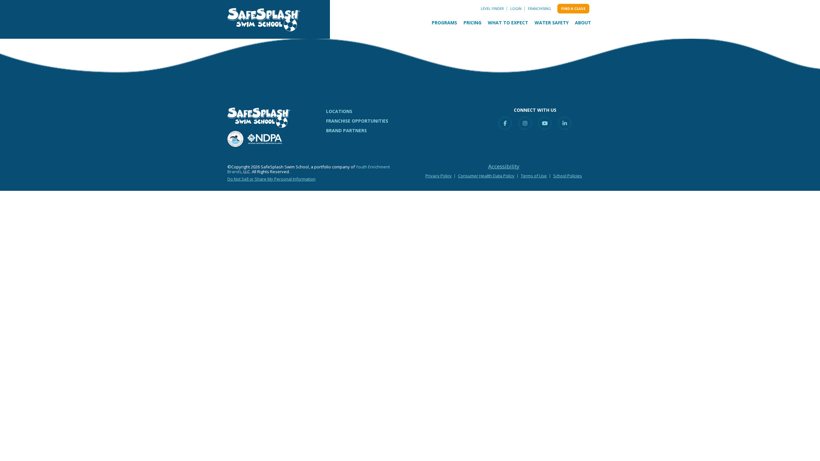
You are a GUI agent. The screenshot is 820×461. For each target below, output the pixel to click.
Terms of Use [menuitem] (534, 176)
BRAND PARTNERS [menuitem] (346, 130)
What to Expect (508, 23)
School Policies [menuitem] (567, 176)
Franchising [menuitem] (539, 8)
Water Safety (552, 23)
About (583, 23)
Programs (444, 23)
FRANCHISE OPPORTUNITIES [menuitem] (357, 121)
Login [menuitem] (515, 8)
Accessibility (504, 166)
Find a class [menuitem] (573, 8)
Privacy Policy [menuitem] (438, 176)
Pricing (472, 23)
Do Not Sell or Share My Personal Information (271, 179)
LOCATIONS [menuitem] (339, 111)
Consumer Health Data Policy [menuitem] (486, 176)
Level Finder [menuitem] (492, 8)
